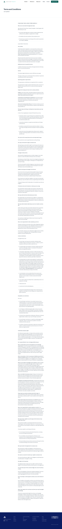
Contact (48, 1)
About (44, 1)
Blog (42, 516)
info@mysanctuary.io (7, 519)
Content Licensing (26, 516)
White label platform (25, 520)
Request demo (54, 1)
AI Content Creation (35, 516)
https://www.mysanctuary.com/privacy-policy (26, 54)
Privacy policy (44, 519)
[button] (26, 2)
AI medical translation (34, 519)
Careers (14, 519)
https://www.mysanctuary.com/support (25, 95)
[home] (9, 1)
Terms (43, 518)
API (23, 518)
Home (14, 516)
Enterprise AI (34, 520)
